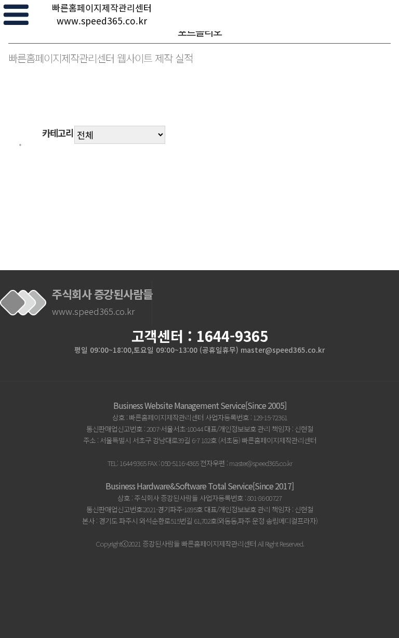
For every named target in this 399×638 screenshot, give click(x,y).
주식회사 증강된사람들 (102, 301)
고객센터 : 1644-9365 (199, 335)
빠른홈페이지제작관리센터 (102, 14)
